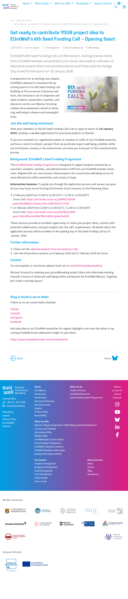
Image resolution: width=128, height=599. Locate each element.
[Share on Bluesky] (114, 358)
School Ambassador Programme (86, 397)
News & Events (24, 20)
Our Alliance (40, 390)
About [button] (26, 3)
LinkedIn (15, 313)
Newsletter (8, 411)
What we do (76, 386)
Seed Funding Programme (47, 443)
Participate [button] (82, 3)
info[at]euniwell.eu (15, 405)
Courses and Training (45, 428)
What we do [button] (42, 3)
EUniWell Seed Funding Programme (36, 165)
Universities (40, 393)
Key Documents (42, 404)
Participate (40, 459)
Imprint (6, 415)
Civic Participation (43, 474)
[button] (120, 3)
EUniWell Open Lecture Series (49, 439)
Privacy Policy (9, 419)
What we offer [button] (62, 3)
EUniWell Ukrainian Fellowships (49, 450)
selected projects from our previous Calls (54, 249)
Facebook (16, 322)
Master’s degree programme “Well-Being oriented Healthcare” (65, 425)
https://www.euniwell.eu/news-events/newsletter (39, 339)
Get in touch (40, 481)
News (90, 463)
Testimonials (40, 477)
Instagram (16, 317)
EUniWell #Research (80, 393)
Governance (40, 397)
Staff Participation (43, 470)
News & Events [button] (103, 3)
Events (90, 467)
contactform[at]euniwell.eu (86, 265)
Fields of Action (78, 390)
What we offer (41, 421)
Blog (89, 470)
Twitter (14, 309)
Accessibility (8, 422)
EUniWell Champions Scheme (49, 446)
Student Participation (45, 463)
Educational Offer (43, 432)
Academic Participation (45, 467)
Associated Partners (44, 401)
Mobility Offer (41, 435)
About (37, 386)
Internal (6, 426)
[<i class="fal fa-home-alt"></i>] (11, 20)
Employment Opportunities (48, 453)
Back (20, 358)
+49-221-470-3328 (15, 402)
